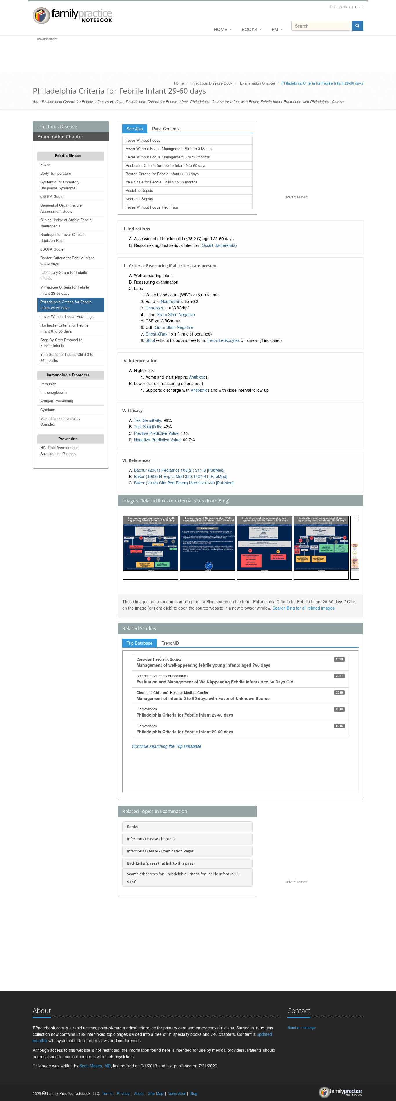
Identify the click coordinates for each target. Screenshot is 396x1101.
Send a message (301, 1027)
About (139, 1093)
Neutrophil (170, 301)
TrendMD (170, 643)
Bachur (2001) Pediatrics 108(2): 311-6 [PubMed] (179, 470)
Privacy (123, 1093)
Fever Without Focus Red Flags (67, 316)
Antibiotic (197, 377)
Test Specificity (147, 426)
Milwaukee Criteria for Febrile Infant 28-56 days (64, 290)
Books (249, 29)
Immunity (48, 384)
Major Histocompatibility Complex (60, 421)
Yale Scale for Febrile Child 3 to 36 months (66, 357)
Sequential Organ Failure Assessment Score (61, 208)
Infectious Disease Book (211, 83)
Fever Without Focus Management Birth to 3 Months (170, 148)
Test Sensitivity (147, 420)
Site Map (155, 1093)
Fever (45, 164)
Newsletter (176, 1093)
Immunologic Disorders (68, 375)
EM (275, 29)
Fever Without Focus (143, 140)
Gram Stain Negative (176, 314)
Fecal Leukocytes (224, 340)
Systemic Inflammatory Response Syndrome (59, 185)
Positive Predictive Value (156, 433)
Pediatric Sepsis (139, 190)
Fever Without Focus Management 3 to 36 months (168, 157)
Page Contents (165, 129)
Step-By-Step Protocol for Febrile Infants (61, 343)
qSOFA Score (51, 196)
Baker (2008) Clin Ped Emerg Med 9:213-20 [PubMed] (184, 483)
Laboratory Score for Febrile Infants (63, 275)
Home (220, 29)
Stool (150, 340)
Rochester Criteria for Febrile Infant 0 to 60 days (64, 328)
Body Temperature (55, 173)
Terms (107, 1093)
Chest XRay (156, 334)
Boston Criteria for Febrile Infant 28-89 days (67, 261)
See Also (135, 129)
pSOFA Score (51, 249)
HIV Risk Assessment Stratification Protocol (59, 450)
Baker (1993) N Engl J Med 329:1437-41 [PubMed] (180, 476)
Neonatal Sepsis (139, 198)
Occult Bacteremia (218, 245)
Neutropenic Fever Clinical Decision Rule (62, 237)
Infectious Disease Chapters (151, 838)
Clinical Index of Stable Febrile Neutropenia (66, 223)
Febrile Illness (68, 155)
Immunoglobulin (53, 392)
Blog (193, 1093)
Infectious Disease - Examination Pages (160, 851)
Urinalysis (154, 308)
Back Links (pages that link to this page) (161, 863)
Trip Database (139, 643)
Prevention (68, 438)
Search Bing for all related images (304, 608)
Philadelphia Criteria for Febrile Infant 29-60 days (66, 305)
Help (359, 6)
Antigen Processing (56, 401)
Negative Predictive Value (157, 439)
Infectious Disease (57, 126)
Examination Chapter (257, 83)
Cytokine (47, 409)
